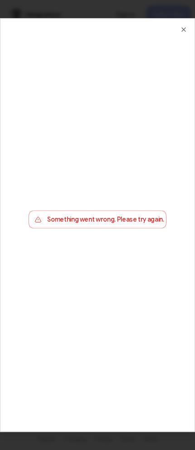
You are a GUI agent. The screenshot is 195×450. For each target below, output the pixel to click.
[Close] (183, 29)
